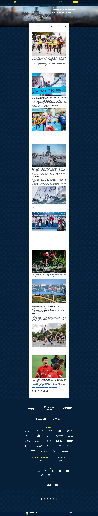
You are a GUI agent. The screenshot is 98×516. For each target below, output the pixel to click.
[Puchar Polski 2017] (57, 2)
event (47, 388)
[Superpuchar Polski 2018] (61, 2)
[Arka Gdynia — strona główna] (15, 2)
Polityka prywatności (56, 507)
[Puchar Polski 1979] (55, 2)
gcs (49, 388)
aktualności (42, 388)
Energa (37, 388)
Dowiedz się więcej (32, 513)
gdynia (33, 388)
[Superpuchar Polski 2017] (59, 2)
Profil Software (49, 507)
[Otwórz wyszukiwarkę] (69, 2)
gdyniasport (54, 388)
